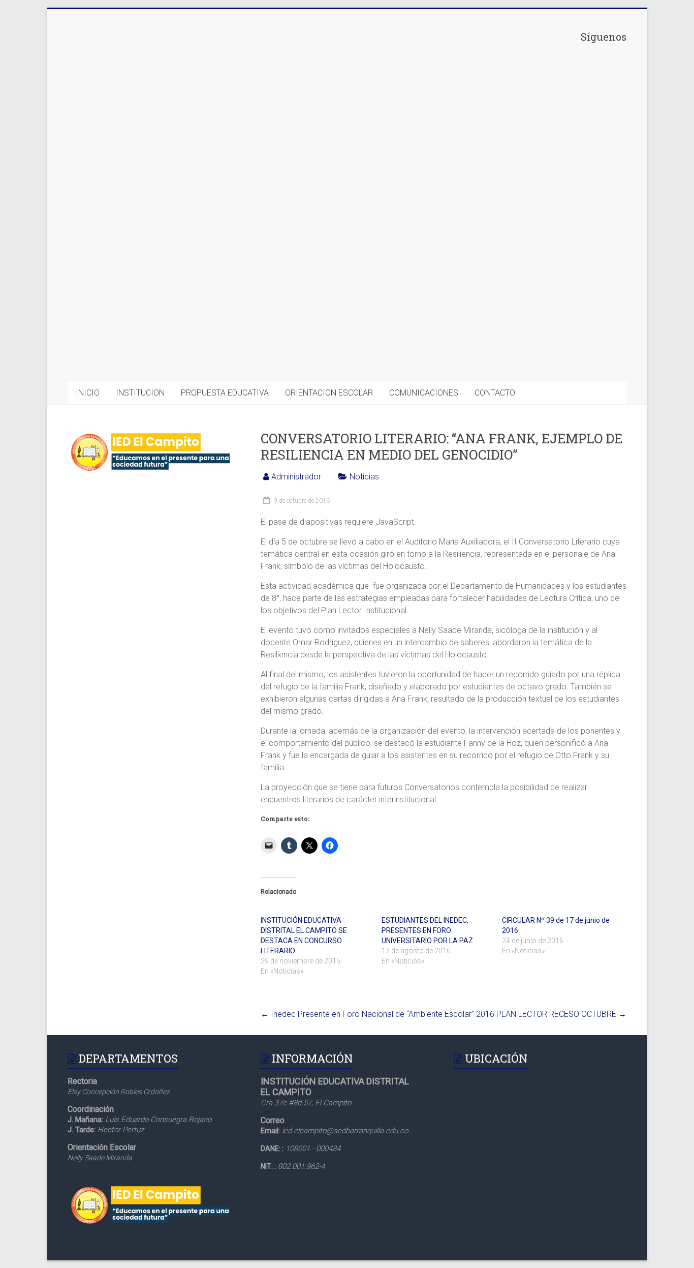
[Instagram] (550, 278)
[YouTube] (550, 356)
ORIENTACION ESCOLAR (329, 393)
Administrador (296, 476)
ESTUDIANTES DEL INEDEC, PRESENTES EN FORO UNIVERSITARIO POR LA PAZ (427, 930)
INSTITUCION (140, 393)
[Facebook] (550, 120)
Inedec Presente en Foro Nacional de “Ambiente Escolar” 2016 (377, 1014)
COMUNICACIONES (423, 393)
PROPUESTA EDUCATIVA (225, 393)
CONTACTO (495, 393)
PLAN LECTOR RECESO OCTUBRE (561, 1014)
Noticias (364, 476)
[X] (550, 199)
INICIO (88, 393)
